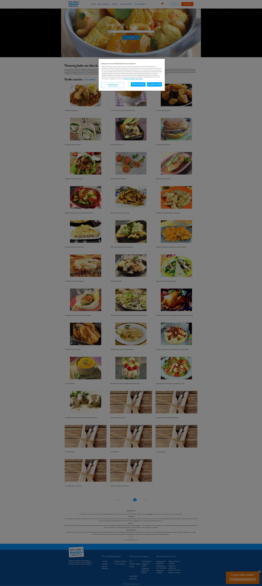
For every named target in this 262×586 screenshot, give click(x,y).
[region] (131, 75)
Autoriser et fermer (154, 84)
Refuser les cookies (138, 84)
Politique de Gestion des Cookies (133, 78)
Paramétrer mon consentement (112, 85)
